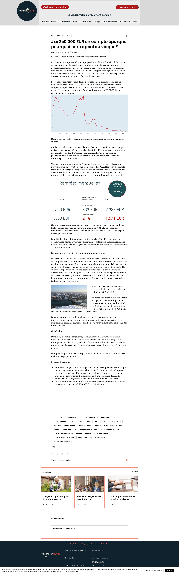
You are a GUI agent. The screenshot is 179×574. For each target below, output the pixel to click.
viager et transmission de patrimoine (67, 433)
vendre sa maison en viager (63, 437)
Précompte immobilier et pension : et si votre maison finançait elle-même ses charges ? (123, 498)
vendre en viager (59, 421)
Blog (53, 447)
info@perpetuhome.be (100, 558)
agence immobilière (90, 417)
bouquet (56, 429)
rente (97, 421)
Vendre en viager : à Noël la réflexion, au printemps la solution (89, 498)
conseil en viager (108, 417)
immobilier (57, 425)
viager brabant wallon (70, 417)
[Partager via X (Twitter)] (57, 454)
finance (98, 425)
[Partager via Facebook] (52, 454)
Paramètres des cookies (154, 570)
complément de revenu (112, 421)
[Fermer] (176, 570)
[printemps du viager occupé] (56, 484)
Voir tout (135, 472)
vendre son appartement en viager (92, 437)
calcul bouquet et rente (109, 429)
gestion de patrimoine (61, 441)
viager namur (69, 425)
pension (73, 421)
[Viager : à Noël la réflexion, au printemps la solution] (90, 484)
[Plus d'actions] (126, 36)
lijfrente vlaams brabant (114, 425)
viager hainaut (85, 421)
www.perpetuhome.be (72, 550)
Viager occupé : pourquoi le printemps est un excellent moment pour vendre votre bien (55, 498)
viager (55, 417)
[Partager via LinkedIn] (62, 454)
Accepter (169, 570)
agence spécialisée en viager (96, 433)
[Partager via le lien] (67, 454)
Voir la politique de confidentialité (67, 571)
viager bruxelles (84, 425)
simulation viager (70, 429)
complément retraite (88, 429)
